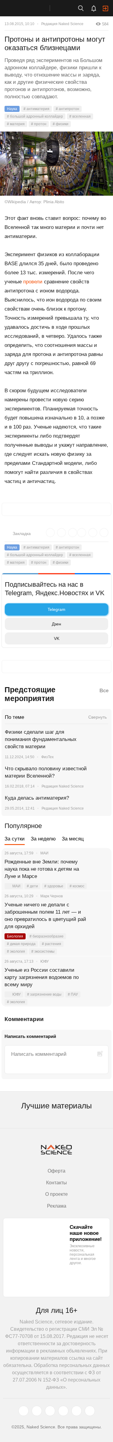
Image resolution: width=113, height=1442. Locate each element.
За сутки (15, 839)
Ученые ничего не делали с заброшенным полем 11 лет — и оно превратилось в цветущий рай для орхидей (45, 915)
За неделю (43, 839)
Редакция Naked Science (62, 24)
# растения (51, 944)
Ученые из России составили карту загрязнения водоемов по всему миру (42, 977)
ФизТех (47, 757)
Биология (15, 936)
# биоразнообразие (47, 936)
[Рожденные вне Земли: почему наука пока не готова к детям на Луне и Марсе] (99, 869)
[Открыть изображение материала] (56, 164)
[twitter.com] (23, 1411)
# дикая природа (21, 944)
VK (56, 638)
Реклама (56, 1206)
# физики (60, 124)
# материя (16, 124)
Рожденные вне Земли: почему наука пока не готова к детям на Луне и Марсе (42, 869)
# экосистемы (43, 951)
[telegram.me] (76, 1411)
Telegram (56, 609)
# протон (38, 124)
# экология (16, 951)
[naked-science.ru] (90, 1411)
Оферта (56, 1170)
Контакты (56, 1182)
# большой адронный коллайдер (35, 116)
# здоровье (53, 886)
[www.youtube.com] (50, 1411)
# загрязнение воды (44, 994)
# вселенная (80, 116)
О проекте (56, 1194)
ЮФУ (16, 994)
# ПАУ (73, 994)
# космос (77, 886)
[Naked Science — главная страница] (31, 8)
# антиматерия (36, 109)
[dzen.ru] (63, 1411)
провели (32, 282)
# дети (32, 886)
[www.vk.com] (37, 1411)
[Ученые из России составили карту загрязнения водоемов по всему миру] (99, 977)
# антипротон (67, 109)
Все (103, 690)
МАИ (16, 886)
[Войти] (105, 8)
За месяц (73, 839)
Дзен (56, 623)
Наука (12, 109)
